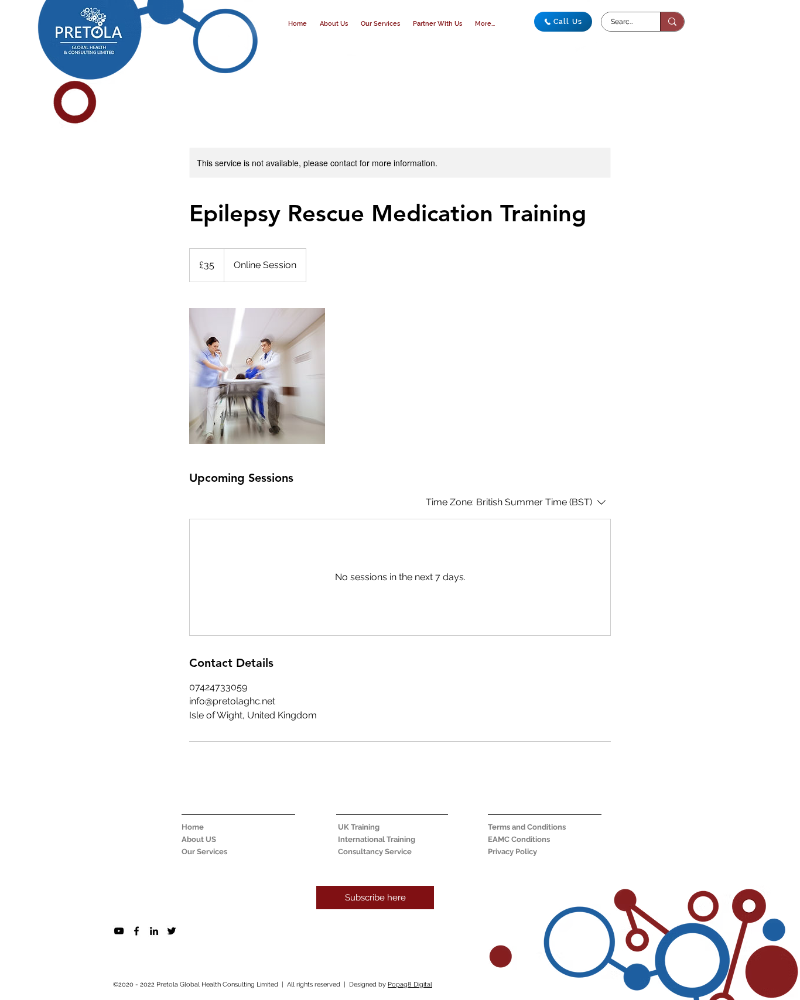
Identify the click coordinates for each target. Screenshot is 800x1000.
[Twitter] (171, 931)
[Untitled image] (257, 376)
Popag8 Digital (410, 984)
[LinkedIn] (154, 931)
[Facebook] (136, 931)
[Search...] (672, 21)
